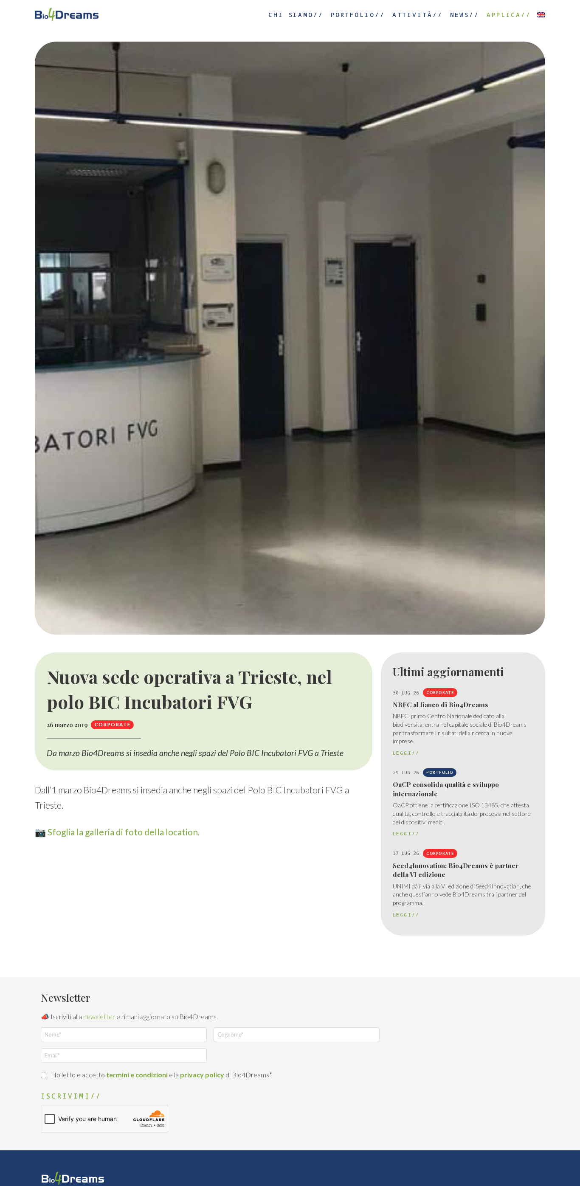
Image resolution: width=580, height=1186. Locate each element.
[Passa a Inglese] (541, 14)
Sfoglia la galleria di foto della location (123, 831)
